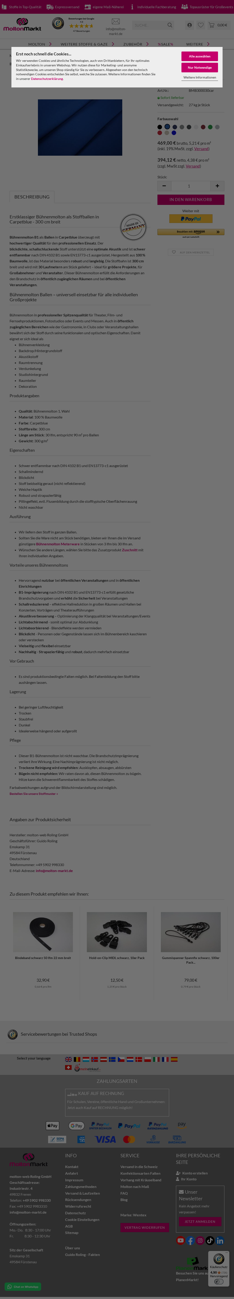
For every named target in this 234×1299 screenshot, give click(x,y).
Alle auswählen (199, 56)
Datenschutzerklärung (47, 79)
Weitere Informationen (199, 77)
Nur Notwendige (200, 67)
